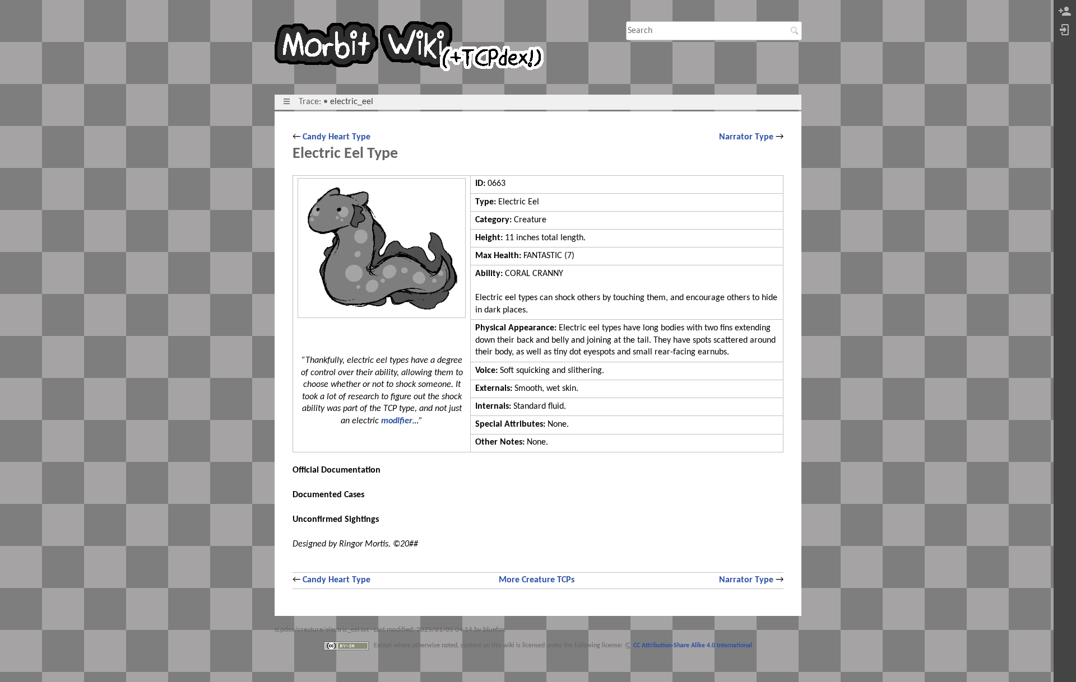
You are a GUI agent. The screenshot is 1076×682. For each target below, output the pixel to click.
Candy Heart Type (336, 137)
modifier (396, 421)
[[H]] (414, 48)
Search (796, 31)
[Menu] (287, 101)
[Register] (1064, 12)
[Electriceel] (381, 248)
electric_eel (351, 101)
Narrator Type (746, 137)
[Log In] (1064, 30)
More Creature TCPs (536, 580)
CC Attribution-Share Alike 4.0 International (692, 645)
